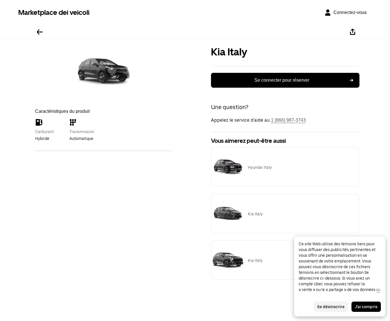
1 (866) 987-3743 (288, 120)
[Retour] (40, 32)
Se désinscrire (331, 306)
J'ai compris (366, 306)
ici (378, 289)
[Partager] (352, 32)
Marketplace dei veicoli (53, 12)
